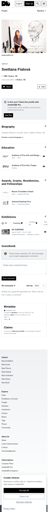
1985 (5, 76)
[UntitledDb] (6, 3)
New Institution (7, 375)
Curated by (32, 223)
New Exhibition (7, 361)
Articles (4, 413)
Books (4, 417)
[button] (24, 36)
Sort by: (29, 286)
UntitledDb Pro (7, 467)
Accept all (24, 490)
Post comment (9, 278)
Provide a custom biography (12, 137)
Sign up (29, 3)
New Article (6, 379)
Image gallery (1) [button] (7, 55)
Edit (42, 87)
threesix (14, 312)
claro (12, 315)
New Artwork (6, 372)
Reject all (24, 496)
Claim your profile (18, 331)
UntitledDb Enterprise (10, 471)
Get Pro (8, 115)
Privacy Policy (9, 509)
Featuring (16, 223)
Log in (19, 3)
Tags (3, 420)
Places (4, 424)
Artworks (5, 406)
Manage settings (24, 502)
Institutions (6, 410)
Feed (3, 395)
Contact (5, 447)
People (4, 11)
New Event (6, 365)
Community (6, 428)
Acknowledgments (9, 451)
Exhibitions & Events (10, 399)
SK (16, 76)
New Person (6, 368)
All (6, 223)
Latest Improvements (10, 444)
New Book (5, 383)
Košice (11, 76)
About (4, 440)
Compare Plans (7, 464)
